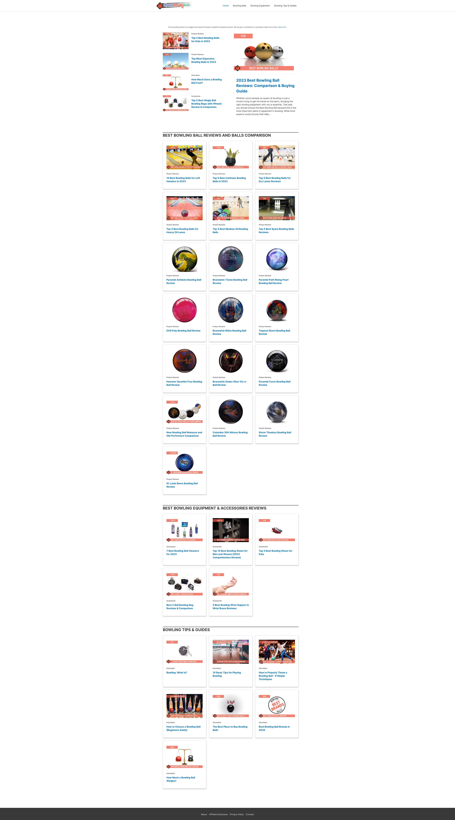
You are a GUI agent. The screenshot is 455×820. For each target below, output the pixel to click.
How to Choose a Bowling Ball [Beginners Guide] (183, 728)
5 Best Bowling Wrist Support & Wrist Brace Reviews (231, 607)
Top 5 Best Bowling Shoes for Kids (275, 552)
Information (195, 75)
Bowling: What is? (176, 672)
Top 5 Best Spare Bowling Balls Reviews (276, 231)
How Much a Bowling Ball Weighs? (180, 779)
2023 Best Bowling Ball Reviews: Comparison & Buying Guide (265, 85)
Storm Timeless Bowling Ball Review (275, 434)
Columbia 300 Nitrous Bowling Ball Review (230, 434)
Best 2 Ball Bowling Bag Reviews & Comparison (179, 607)
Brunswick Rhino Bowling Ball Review (229, 332)
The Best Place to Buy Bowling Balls (230, 728)
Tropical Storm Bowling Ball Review (274, 332)
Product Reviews (197, 34)
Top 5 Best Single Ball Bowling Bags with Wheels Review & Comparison (206, 103)
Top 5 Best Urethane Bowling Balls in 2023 (229, 180)
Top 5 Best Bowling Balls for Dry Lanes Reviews (275, 180)
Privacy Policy (237, 814)
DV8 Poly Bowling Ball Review (183, 330)
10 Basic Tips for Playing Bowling (227, 674)
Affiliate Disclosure (218, 814)
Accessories (195, 96)
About (204, 814)
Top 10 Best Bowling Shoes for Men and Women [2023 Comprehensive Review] (230, 554)
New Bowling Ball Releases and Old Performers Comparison (184, 434)
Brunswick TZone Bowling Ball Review (230, 281)
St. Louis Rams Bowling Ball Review (182, 485)
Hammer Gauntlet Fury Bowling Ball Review (184, 383)
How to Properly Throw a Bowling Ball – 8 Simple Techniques (273, 676)
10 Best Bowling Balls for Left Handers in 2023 (183, 180)
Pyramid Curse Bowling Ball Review (274, 383)
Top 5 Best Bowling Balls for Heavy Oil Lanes (182, 231)
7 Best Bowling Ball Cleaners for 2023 (182, 552)
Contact (250, 814)
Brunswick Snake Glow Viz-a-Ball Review (230, 383)
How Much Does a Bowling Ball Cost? (206, 81)
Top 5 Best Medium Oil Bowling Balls (230, 231)
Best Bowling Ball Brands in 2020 (274, 728)
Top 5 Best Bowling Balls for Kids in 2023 (205, 40)
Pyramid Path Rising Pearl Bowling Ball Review (273, 281)
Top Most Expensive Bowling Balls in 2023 (203, 60)
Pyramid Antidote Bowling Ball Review (183, 281)
